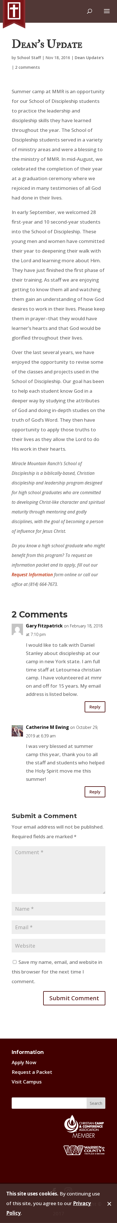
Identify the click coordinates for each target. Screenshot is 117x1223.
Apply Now (24, 1062)
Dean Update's (89, 57)
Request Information (32, 574)
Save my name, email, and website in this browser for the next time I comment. (57, 972)
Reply (95, 707)
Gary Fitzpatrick (44, 626)
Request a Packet (32, 1072)
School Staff (29, 57)
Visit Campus (27, 1081)
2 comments (27, 67)
